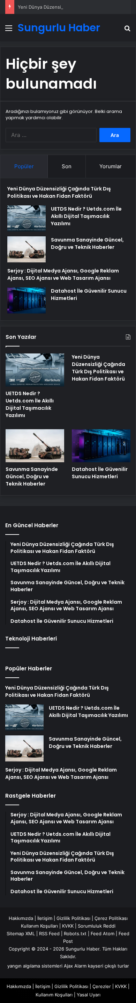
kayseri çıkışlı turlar (108, 966)
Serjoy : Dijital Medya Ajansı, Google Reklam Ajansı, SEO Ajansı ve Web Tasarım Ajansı (63, 274)
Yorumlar (110, 166)
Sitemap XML (21, 933)
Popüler (24, 166)
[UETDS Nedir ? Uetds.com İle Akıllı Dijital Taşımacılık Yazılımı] (26, 218)
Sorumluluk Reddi (96, 926)
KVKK (68, 926)
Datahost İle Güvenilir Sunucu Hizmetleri (100, 473)
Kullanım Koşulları (39, 926)
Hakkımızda (21, 918)
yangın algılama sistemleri (34, 966)
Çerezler (101, 986)
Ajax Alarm (75, 966)
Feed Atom (102, 933)
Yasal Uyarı (88, 994)
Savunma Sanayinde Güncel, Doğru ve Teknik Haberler (87, 243)
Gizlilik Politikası (73, 918)
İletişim (44, 918)
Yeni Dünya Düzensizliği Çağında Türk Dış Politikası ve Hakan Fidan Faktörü (59, 192)
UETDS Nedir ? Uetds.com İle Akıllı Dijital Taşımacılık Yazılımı (86, 216)
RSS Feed (49, 933)
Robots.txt (75, 933)
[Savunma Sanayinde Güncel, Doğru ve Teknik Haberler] (26, 249)
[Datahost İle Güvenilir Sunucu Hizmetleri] (26, 300)
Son (66, 166)
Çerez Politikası (111, 918)
